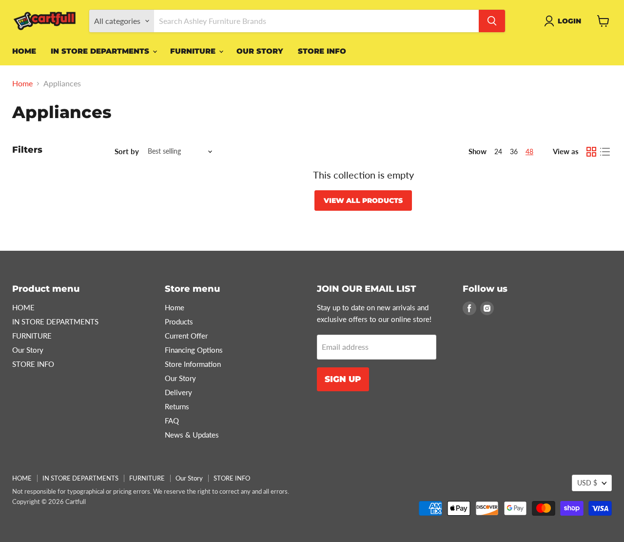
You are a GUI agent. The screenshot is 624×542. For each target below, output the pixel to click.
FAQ (172, 420)
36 (514, 151)
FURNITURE (194, 51)
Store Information (193, 364)
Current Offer (186, 335)
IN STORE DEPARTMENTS (101, 51)
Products (179, 321)
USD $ (587, 483)
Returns (177, 406)
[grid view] (591, 152)
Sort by (127, 151)
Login (569, 21)
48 (529, 151)
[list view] (605, 152)
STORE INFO (322, 51)
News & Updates (192, 434)
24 (498, 151)
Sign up (343, 379)
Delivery (178, 392)
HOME (24, 51)
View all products (363, 200)
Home (22, 83)
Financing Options (194, 349)
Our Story (259, 51)
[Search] (492, 21)
